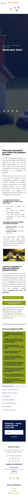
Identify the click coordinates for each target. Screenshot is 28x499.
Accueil (4, 45)
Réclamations (6, 396)
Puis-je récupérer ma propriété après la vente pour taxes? (13, 346)
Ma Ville (9, 45)
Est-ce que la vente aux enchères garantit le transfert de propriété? (13, 380)
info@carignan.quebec (16, 316)
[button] (11, 9)
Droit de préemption (8, 400)
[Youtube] (17, 478)
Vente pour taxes (7, 386)
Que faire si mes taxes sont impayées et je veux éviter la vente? (13, 334)
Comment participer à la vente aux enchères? (13, 352)
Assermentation (7, 406)
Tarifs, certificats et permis (10, 389)
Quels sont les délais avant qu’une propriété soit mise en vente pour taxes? (13, 340)
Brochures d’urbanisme (9, 403)
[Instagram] (14, 478)
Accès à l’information (8, 410)
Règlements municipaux (9, 393)
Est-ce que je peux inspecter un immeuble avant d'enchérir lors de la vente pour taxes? (13, 363)
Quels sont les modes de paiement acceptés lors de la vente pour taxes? (13, 357)
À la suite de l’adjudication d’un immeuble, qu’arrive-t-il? (14, 375)
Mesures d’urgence (14, 493)
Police (14, 488)
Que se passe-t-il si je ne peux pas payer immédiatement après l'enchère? (13, 370)
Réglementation (16, 45)
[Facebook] (10, 478)
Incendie (14, 490)
